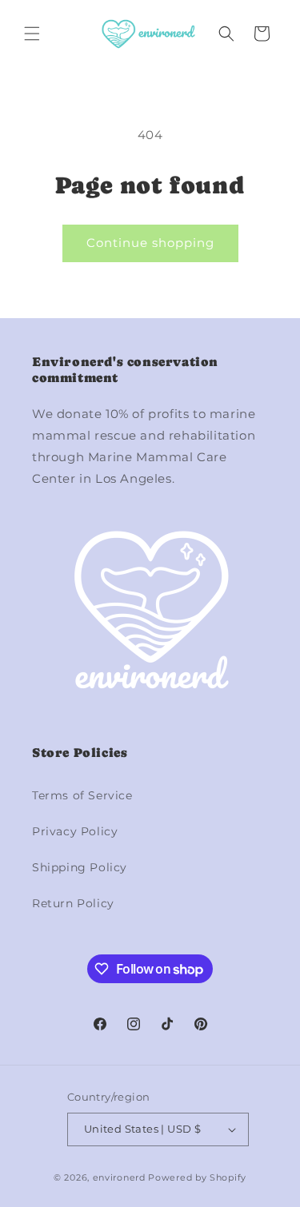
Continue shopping (150, 242)
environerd (119, 1177)
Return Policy (73, 903)
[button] (32, 33)
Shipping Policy (79, 867)
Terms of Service (82, 795)
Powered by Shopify (197, 1177)
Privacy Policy (75, 831)
